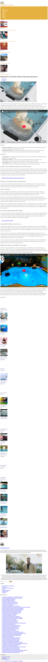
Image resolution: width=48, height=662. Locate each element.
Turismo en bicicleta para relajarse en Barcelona (11, 638)
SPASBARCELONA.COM (6, 5)
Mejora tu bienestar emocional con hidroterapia (11, 649)
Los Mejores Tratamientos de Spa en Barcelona (11, 606)
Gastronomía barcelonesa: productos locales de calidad (12, 632)
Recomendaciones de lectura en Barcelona (10, 627)
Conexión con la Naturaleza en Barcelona (9, 603)
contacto (3, 17)
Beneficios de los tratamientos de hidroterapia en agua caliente (14, 646)
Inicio (3, 8)
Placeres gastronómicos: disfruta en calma (10, 602)
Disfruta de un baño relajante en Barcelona (10, 645)
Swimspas (4, 15)
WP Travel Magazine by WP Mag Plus (16, 661)
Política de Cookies (5, 659)
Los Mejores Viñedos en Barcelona (5, 63)
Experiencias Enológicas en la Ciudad (9, 615)
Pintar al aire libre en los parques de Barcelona (10, 625)
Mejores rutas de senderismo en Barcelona (10, 620)
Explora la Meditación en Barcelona (5, 52)
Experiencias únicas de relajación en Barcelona (10, 628)
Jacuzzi (3, 12)
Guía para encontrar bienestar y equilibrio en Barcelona (8, 30)
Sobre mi (3, 16)
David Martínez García (4, 547)
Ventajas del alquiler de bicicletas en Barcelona (11, 616)
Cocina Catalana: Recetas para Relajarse (9, 614)
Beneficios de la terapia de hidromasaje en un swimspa (12, 642)
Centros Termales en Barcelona (8, 585)
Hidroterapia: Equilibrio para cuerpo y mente (10, 631)
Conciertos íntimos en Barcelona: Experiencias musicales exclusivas (14, 643)
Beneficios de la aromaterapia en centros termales (11, 611)
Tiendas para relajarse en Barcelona (5, 74)
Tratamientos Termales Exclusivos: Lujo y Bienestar (11, 644)
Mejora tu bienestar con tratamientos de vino (10, 648)
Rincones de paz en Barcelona (7, 604)
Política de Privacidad (6, 656)
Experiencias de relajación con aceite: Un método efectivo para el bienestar (16, 607)
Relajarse (3, 13)
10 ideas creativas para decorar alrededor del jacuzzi (12, 634)
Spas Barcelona (5, 591)
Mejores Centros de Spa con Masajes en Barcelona (11, 612)
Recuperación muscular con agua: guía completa (11, 626)
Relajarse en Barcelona (6, 590)
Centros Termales (5, 9)
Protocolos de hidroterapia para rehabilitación (10, 641)
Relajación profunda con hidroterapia (9, 629)
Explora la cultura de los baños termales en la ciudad (12, 617)
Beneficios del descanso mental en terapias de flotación (12, 651)
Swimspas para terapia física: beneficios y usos (11, 652)
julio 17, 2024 (4, 79)
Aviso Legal (4, 658)
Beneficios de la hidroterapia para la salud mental (11, 635)
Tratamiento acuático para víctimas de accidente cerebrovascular (14, 650)
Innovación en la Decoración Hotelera (9, 619)
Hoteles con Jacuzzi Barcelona (8, 588)
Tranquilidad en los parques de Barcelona (9, 621)
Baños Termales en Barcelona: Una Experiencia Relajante (12, 609)
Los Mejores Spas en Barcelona (8, 636)
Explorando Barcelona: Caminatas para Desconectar (12, 610)
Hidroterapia (4, 11)
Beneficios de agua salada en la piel (8, 624)
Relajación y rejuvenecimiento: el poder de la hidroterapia (12, 608)
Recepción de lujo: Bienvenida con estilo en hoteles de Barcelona (14, 623)
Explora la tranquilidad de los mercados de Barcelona (7, 41)
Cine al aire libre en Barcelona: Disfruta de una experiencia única (14, 633)
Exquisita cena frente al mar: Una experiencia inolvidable (12, 618)
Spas (3, 14)
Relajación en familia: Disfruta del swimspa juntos (11, 637)
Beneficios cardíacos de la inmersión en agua (10, 640)
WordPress (7, 661)
